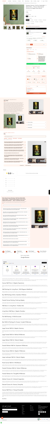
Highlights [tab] (28, 49)
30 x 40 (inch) (41, 22)
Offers (22, 412)
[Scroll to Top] (48, 420)
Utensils (23, 410)
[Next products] (46, 30)
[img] (28, 10)
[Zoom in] (22, 6)
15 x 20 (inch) (40, 20)
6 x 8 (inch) (27, 20)
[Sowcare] (39, 414)
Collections (23, 413)
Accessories (23, 411)
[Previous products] (44, 30)
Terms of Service (32, 409)
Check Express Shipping (37, 93)
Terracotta (23, 409)
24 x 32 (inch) (32, 22)
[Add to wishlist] (46, 5)
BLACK (30, 16)
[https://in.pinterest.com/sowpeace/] (39, 412)
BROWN (33, 16)
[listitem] (16, 209)
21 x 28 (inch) (28, 22)
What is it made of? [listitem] (15, 138)
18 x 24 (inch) (44, 20)
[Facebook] (41, 412)
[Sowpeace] (4, 1)
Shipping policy (32, 410)
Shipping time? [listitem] (5, 138)
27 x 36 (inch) (37, 22)
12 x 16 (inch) (36, 20)
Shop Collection (4, 398)
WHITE (27, 16)
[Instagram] (43, 412)
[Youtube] (45, 412)
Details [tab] (30, 49)
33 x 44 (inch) (28, 23)
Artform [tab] (33, 49)
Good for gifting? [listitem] (20, 138)
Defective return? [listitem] (10, 138)
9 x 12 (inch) (31, 20)
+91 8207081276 (40, 409)
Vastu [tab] (35, 49)
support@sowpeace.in (40, 410)
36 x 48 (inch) (32, 23)
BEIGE (36, 16)
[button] (36, 44)
